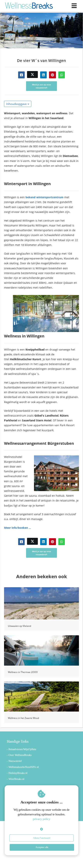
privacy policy (41, 819)
